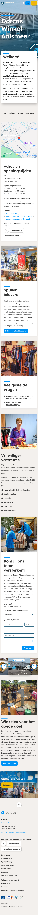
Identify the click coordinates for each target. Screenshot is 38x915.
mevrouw (17, 620)
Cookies (21, 906)
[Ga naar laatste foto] (4, 666)
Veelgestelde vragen (26, 113)
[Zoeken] (23, 3)
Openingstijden (9, 113)
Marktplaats (17, 230)
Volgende (27, 648)
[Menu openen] (27, 3)
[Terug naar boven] (19, 804)
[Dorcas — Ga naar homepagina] (7, 3)
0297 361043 (6, 823)
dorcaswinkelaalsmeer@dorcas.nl (19, 216)
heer (8, 620)
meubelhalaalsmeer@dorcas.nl (18, 219)
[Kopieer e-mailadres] (33, 216)
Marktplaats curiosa (14, 236)
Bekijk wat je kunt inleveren (15, 331)
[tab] (14, 660)
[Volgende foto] (34, 666)
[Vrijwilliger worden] (34, 3)
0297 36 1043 (11, 213)
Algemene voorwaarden (13, 906)
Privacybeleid (4, 906)
